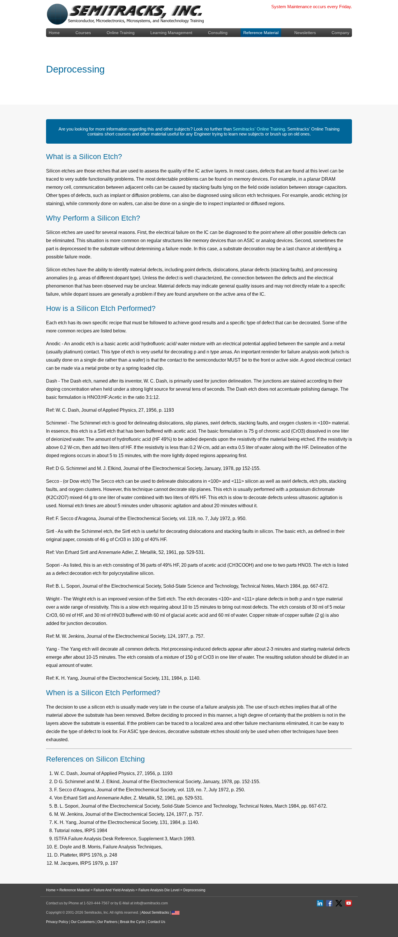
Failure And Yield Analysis (114, 890)
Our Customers (83, 922)
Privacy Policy (57, 922)
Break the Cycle (132, 922)
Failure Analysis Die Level (158, 890)
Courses (83, 32)
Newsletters (305, 32)
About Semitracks (155, 912)
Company (340, 32)
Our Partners (107, 922)
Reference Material (261, 32)
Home (54, 32)
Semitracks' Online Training (259, 128)
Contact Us (156, 922)
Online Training (121, 32)
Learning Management (171, 32)
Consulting (218, 32)
